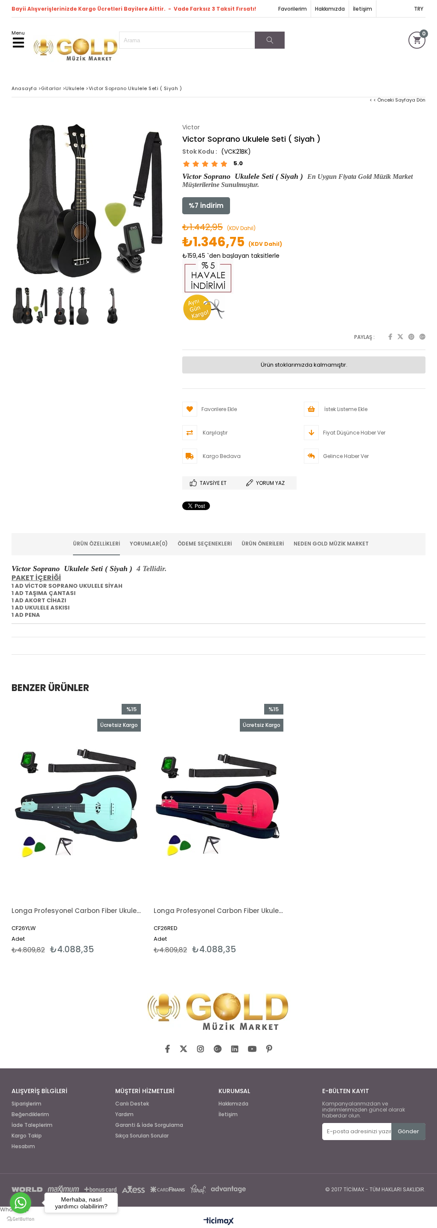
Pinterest (411, 337)
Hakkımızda (330, 8)
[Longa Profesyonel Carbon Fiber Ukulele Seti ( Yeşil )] (76, 801)
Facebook (390, 337)
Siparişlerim (26, 1104)
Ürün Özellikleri (96, 543)
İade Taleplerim (32, 1125)
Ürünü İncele (107, 829)
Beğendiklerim (30, 1114)
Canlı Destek (132, 1104)
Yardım (124, 1114)
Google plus (422, 337)
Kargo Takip (27, 1136)
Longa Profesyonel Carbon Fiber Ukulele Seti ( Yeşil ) (76, 910)
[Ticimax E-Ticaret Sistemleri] (219, 1221)
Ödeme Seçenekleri (205, 543)
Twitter (400, 337)
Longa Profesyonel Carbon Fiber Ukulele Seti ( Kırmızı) (218, 910)
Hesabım (23, 1146)
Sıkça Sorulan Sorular (142, 1136)
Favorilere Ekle (76, 829)
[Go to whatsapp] (20, 1202)
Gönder (408, 1131)
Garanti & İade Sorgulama (149, 1125)
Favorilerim (292, 8)
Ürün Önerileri (263, 543)
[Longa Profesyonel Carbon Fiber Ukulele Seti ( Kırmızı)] (218, 801)
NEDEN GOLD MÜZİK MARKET (331, 543)
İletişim (362, 8)
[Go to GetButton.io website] (20, 1219)
